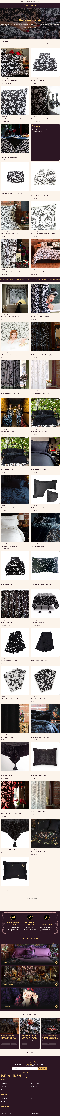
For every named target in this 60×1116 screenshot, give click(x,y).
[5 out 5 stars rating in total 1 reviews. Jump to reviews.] (3, 620)
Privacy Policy (35, 1113)
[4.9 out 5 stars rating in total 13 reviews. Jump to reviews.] (3, 78)
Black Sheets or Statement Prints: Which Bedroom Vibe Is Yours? (9, 1037)
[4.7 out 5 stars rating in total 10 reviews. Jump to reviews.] (3, 231)
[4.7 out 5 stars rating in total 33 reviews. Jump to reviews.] (3, 505)
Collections (34, 1090)
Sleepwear (4, 1090)
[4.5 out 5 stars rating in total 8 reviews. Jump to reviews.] (33, 505)
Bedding (3, 1086)
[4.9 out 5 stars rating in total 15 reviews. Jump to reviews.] (33, 314)
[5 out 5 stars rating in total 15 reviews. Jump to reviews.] (33, 390)
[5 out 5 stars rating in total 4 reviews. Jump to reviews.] (3, 390)
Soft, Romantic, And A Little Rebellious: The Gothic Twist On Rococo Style (50, 1037)
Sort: (46, 44)
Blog (32, 1098)
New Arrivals (35, 1083)
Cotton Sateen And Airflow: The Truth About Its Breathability (29, 1037)
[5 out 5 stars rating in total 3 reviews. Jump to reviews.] (33, 696)
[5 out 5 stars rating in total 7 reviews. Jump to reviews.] (33, 116)
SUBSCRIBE (42, 1069)
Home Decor (34, 1086)
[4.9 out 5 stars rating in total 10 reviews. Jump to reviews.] (33, 543)
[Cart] (58, 5)
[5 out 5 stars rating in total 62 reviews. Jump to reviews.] (3, 467)
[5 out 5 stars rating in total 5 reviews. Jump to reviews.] (33, 620)
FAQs (3, 1101)
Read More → (15, 1040)
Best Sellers (4, 1083)
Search (3, 1110)
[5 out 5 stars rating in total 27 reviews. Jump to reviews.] (33, 352)
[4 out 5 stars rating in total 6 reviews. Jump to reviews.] (3, 269)
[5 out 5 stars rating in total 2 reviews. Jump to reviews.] (33, 269)
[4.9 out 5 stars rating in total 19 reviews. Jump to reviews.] (33, 78)
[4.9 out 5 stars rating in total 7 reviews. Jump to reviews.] (3, 116)
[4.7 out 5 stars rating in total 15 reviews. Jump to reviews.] (3, 314)
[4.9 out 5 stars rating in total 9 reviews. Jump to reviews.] (33, 429)
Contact (33, 1110)
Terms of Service (6, 1113)
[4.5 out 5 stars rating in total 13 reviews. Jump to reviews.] (33, 231)
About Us (4, 1098)
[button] (27, 1052)
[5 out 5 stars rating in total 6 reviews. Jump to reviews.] (33, 467)
